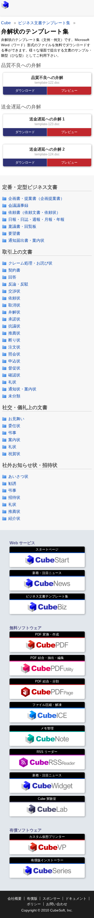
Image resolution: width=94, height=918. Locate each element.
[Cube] (5, 5)
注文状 (14, 347)
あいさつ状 (18, 476)
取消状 (14, 305)
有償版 (32, 899)
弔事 (12, 433)
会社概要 (15, 899)
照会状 (14, 354)
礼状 (12, 382)
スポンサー (51, 899)
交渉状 (14, 291)
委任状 (14, 426)
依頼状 (14, 298)
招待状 (14, 497)
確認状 (14, 375)
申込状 (14, 361)
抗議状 (14, 326)
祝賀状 (14, 454)
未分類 (14, 396)
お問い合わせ (56, 904)
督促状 (14, 368)
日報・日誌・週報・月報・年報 (36, 219)
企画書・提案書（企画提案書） (36, 198)
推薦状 (14, 333)
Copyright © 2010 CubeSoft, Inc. (47, 910)
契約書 (14, 270)
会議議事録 (18, 205)
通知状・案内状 (22, 389)
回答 (12, 277)
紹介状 (14, 518)
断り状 (14, 340)
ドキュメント (75, 899)
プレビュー (69, 90)
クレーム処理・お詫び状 (30, 263)
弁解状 (14, 312)
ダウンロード (25, 90)
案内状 (14, 440)
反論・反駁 (18, 284)
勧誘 (12, 483)
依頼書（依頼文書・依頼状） (34, 212)
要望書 (14, 233)
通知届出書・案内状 (26, 240)
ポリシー (34, 904)
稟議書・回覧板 (22, 226)
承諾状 (14, 319)
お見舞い (16, 419)
